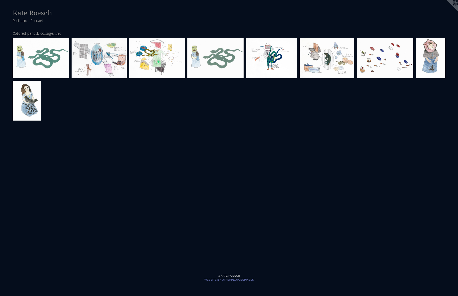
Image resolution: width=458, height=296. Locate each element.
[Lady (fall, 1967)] (327, 58)
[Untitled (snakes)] (215, 58)
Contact (36, 20)
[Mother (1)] (430, 58)
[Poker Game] (385, 58)
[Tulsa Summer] (99, 58)
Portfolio (20, 20)
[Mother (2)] (27, 100)
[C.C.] (271, 58)
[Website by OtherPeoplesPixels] (447, 10)
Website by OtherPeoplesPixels (229, 279)
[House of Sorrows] (156, 58)
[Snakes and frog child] (41, 58)
